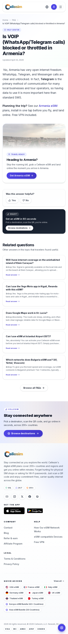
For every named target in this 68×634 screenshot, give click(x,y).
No (27, 200)
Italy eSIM (52, 587)
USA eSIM (14, 587)
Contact (8, 527)
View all (58, 581)
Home (5, 20)
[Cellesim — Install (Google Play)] (35, 510)
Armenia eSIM (48, 105)
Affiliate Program (13, 543)
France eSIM (33, 587)
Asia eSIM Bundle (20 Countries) (24, 610)
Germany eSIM (16, 593)
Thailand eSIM (16, 598)
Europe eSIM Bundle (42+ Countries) (26, 604)
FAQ (14, 20)
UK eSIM (56, 593)
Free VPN (39, 542)
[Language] (47, 7)
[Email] (7, 496)
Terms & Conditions (14, 558)
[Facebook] (30, 496)
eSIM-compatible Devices (48, 536)
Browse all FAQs (32, 387)
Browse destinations (18, 228)
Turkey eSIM (37, 598)
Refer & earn (11, 538)
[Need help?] (61, 627)
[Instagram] (14, 496)
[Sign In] (54, 7)
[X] (22, 496)
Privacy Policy (11, 564)
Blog (6, 533)
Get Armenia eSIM (20, 175)
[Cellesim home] (13, 7)
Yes (14, 200)
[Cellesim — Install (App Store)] (14, 510)
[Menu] (60, 7)
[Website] (37, 496)
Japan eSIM (37, 593)
